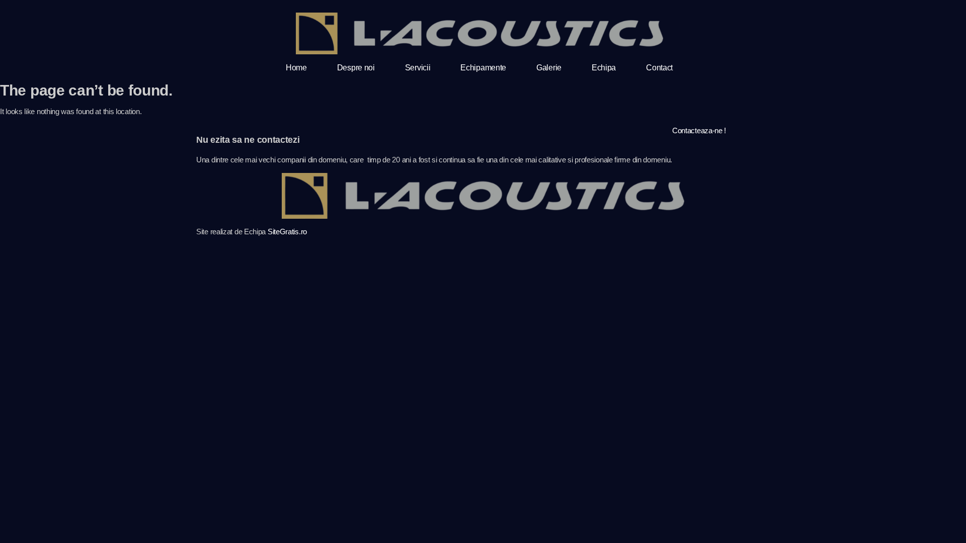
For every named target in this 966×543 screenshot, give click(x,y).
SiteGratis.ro (287, 231)
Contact (659, 67)
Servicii (418, 67)
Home (296, 67)
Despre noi (356, 67)
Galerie (548, 67)
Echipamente (483, 67)
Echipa (604, 67)
